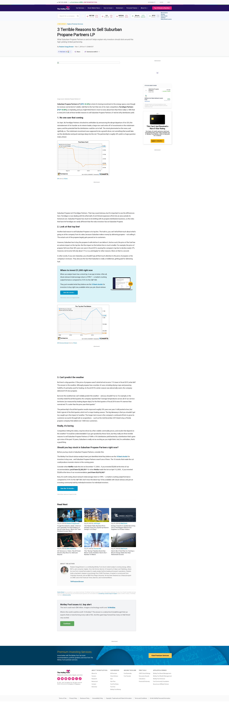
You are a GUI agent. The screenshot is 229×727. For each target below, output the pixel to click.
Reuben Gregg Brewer (66, 47)
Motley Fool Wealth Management (162, 676)
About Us (94, 673)
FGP (59, 110)
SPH (82, 104)
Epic (111, 678)
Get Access (147, 101)
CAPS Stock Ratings (144, 673)
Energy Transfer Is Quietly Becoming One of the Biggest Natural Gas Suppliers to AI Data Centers (123, 527)
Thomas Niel (97, 548)
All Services (113, 673)
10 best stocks (97, 284)
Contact (94, 684)
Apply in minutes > (157, 141)
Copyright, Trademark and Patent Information (119, 698)
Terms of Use (62, 698)
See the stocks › (69, 292)
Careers (94, 676)
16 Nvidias (111, 607)
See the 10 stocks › (67, 488)
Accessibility (151, 2)
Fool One (112, 686)
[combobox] (68, 16)
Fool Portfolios (114, 684)
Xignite (71, 684)
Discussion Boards (144, 676)
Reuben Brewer (60, 592)
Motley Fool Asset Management (162, 673)
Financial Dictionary (144, 681)
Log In (161, 2)
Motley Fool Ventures (159, 678)
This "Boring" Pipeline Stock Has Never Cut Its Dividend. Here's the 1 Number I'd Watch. (95, 552)
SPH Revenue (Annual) (63, 343)
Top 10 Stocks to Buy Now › (162, 8)
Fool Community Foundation (161, 681)
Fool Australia (127, 673)
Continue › (67, 624)
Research (94, 678)
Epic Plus (112, 681)
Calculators (142, 678)
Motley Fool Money (115, 689)
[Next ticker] (158, 16)
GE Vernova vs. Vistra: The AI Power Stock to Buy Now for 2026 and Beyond (69, 552)
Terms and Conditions (141, 698)
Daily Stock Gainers (164, 16)
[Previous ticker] (82, 16)
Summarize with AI (92, 51)
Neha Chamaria (71, 548)
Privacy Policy (73, 698)
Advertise (94, 686)
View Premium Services (160, 655)
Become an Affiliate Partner (161, 684)
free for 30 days (61, 593)
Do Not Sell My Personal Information (160, 698)
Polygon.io (77, 684)
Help (168, 2)
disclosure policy (67, 595)
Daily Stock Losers (166, 19)
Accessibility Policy (97, 698)
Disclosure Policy (84, 698)
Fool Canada (127, 676)
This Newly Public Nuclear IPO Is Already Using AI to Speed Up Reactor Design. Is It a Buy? (96, 527)
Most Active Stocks (164, 13)
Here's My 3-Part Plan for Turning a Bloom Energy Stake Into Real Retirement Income (122, 552)
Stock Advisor (114, 676)
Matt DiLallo (124, 523)
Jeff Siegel (97, 523)
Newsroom (95, 681)
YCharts (66, 178)
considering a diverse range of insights (107, 593)
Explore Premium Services (75, 24)
